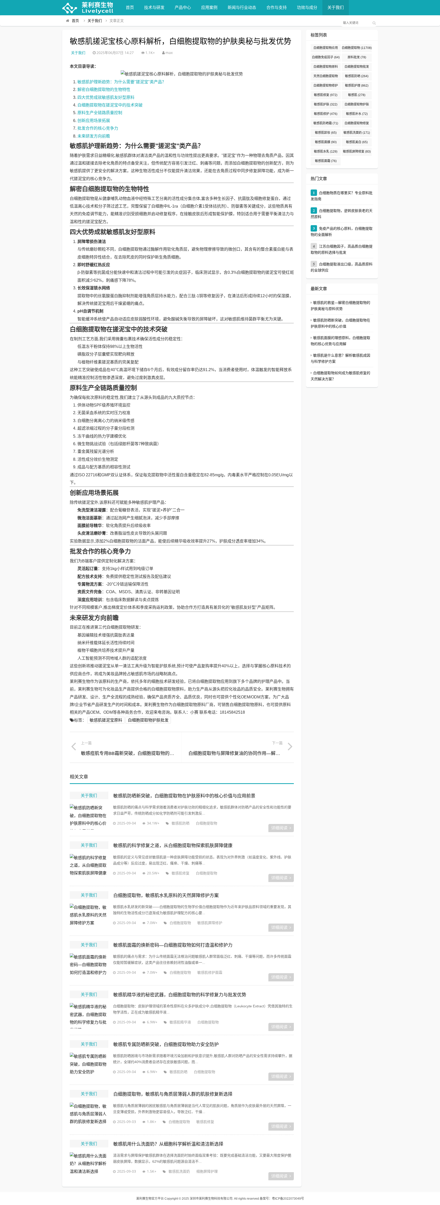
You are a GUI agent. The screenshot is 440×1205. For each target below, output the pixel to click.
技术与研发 (154, 7)
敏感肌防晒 (180, 823)
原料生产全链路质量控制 (99, 113)
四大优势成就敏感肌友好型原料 (105, 97)
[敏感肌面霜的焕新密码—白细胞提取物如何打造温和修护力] (89, 966)
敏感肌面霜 (326, 161)
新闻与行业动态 (242, 7)
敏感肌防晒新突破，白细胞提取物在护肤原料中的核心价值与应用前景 (184, 795)
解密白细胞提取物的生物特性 (103, 89)
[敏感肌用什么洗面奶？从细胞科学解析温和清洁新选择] (89, 1165)
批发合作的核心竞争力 (97, 128)
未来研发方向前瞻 (93, 136)
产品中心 (183, 7)
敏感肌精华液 (180, 1022)
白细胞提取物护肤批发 (148, 720)
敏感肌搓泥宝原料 (106, 720)
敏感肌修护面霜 (209, 972)
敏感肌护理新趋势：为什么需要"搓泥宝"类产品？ (121, 82)
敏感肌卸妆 (326, 132)
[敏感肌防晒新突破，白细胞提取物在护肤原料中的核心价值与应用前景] (89, 817)
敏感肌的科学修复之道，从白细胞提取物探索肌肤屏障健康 (172, 845)
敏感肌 (356, 95)
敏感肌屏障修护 (209, 922)
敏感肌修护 (325, 114)
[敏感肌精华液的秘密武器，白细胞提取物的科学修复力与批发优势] (89, 1015)
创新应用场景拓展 (93, 120)
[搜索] (374, 23)
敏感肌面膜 (326, 142)
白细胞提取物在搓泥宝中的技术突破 (110, 105)
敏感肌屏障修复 (357, 151)
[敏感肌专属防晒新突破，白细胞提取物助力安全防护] (89, 1065)
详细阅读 (279, 828)
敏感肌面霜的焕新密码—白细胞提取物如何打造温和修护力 (172, 945)
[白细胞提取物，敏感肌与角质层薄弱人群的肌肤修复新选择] (89, 1115)
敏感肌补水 (357, 114)
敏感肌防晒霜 (325, 123)
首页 (130, 7)
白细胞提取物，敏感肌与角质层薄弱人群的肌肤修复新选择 (172, 1094)
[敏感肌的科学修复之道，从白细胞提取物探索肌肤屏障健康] (89, 866)
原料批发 (357, 57)
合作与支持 (276, 7)
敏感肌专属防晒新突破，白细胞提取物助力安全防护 (166, 1044)
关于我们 (335, 7)
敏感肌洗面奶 (179, 1171)
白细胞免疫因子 (326, 57)
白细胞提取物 (206, 823)
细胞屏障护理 (207, 1171)
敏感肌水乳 (325, 151)
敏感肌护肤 (325, 104)
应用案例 (209, 7)
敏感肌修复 (180, 873)
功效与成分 (307, 7)
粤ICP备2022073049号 (288, 1198)
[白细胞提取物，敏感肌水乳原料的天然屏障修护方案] (89, 916)
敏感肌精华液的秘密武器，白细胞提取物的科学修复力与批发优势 (179, 994)
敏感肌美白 (357, 142)
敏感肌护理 (356, 85)
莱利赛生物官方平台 (150, 1198)
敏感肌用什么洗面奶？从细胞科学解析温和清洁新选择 (168, 1144)
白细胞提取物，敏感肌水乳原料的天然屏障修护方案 (166, 895)
